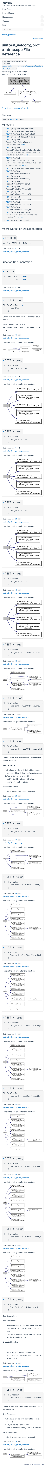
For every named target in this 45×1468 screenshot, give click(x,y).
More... (24, 144)
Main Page (6, 9)
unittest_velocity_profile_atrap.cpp (16, 252)
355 (16, 714)
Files (4, 25)
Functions (40, 38)
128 (16, 519)
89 (15, 448)
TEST (8, 129)
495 (16, 1104)
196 (16, 1363)
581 (16, 1245)
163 (16, 590)
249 (16, 1442)
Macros (35, 38)
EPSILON (14, 119)
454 (16, 1034)
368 (16, 893)
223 (16, 796)
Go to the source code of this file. (16, 108)
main (8, 220)
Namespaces (7, 17)
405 (16, 963)
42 (15, 377)
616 (16, 335)
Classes (5, 21)
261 (16, 840)
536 (16, 1175)
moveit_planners (9, 35)
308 (16, 661)
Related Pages (8, 13)
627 (16, 288)
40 (15, 249)
